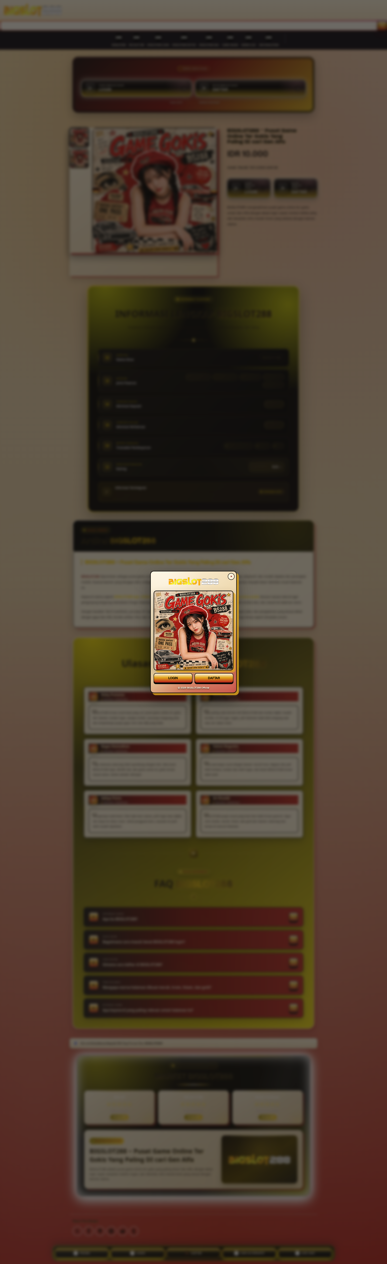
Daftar (214, 678)
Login (173, 678)
